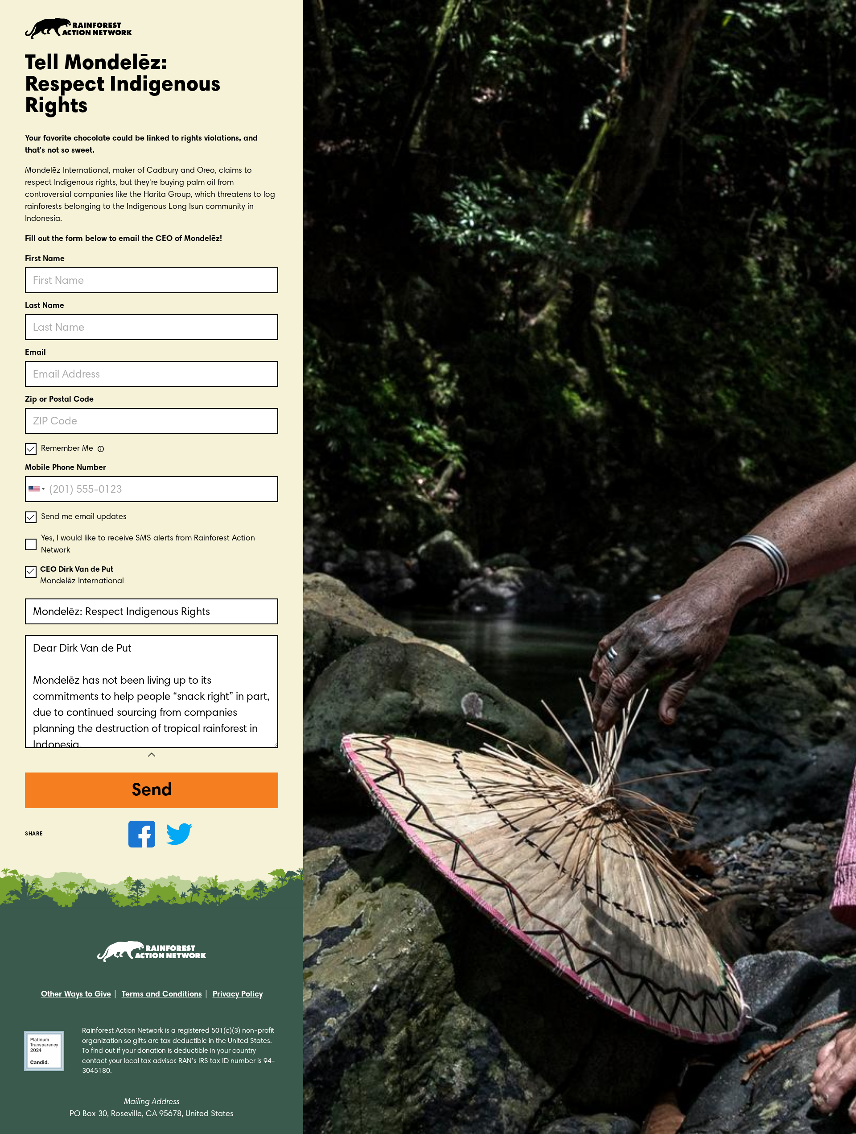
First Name (45, 259)
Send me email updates (84, 517)
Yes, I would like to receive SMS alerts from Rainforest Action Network (148, 545)
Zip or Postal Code (59, 400)
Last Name (44, 306)
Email (35, 353)
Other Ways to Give (76, 995)
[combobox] (36, 489)
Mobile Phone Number (65, 468)
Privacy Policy (238, 995)
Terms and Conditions (162, 995)
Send (152, 791)
